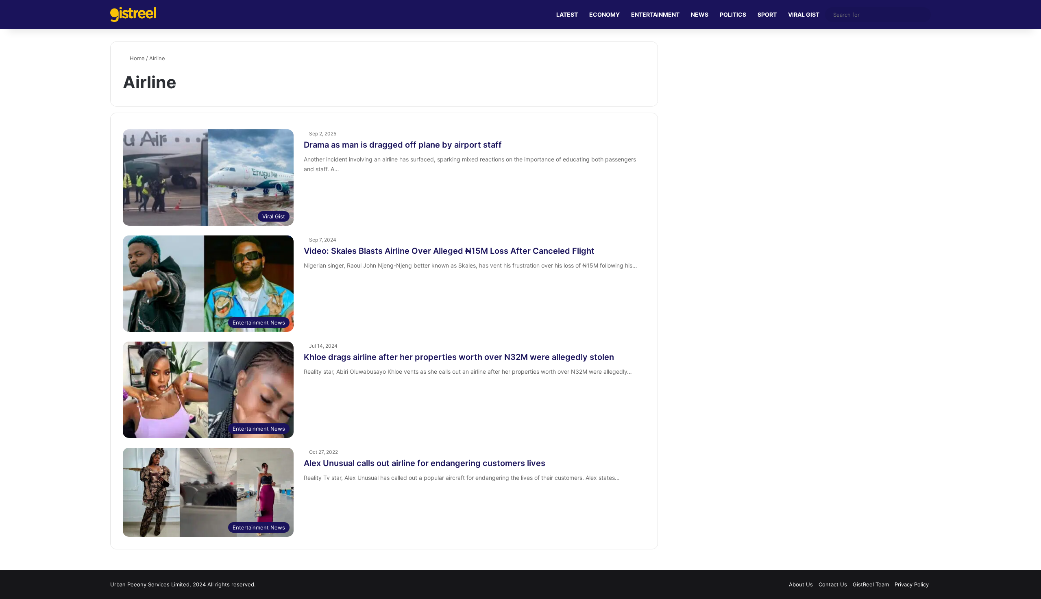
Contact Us (833, 584)
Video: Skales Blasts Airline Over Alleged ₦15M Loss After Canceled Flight (449, 251)
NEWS (699, 14)
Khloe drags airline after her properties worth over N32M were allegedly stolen (459, 357)
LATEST (567, 14)
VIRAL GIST (803, 14)
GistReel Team (871, 584)
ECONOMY (604, 14)
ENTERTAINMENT (655, 14)
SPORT (767, 14)
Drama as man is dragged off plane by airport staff (403, 145)
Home (136, 58)
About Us (801, 584)
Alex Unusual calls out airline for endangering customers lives (424, 463)
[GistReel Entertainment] (133, 14)
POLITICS (733, 14)
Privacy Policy (912, 584)
